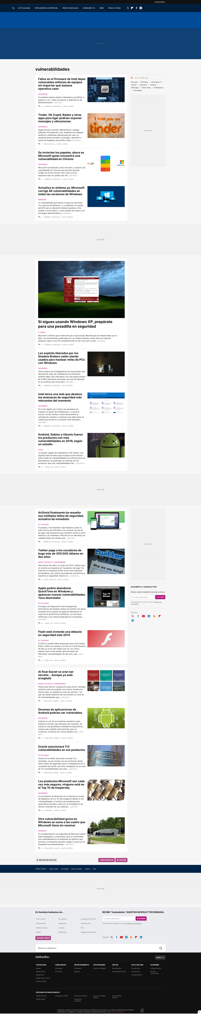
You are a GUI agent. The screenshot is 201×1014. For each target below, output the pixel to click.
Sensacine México (80, 996)
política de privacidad (133, 923)
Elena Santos (50, 580)
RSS (154, 616)
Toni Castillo (49, 144)
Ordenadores (158, 88)
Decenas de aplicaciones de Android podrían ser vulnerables (60, 711)
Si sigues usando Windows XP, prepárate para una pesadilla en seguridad (75, 324)
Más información (118, 1012)
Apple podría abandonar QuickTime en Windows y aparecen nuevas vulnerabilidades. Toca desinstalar (62, 593)
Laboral (87, 869)
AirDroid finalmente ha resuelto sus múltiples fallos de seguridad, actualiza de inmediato (61, 516)
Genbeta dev (86, 923)
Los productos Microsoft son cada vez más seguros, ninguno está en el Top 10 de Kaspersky (61, 784)
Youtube (143, 616)
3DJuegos (58, 968)
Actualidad (43, 524)
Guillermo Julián (52, 848)
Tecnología (137, 90)
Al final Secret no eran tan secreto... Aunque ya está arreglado (56, 675)
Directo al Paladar (99, 968)
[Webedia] (160, 1)
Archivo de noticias (47, 860)
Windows (42, 200)
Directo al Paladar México (99, 997)
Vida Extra (58, 971)
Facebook (136, 8)
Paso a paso (53, 869)
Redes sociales (76, 869)
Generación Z (156, 82)
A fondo (41, 332)
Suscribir (160, 597)
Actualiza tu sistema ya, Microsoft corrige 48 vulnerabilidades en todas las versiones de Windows (61, 191)
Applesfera (40, 975)
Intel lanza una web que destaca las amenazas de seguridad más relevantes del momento (60, 397)
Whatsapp (134, 88)
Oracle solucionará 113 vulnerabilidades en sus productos (61, 748)
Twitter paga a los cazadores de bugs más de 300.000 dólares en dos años (60, 553)
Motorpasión (117, 968)
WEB (102, 8)
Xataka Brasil (40, 999)
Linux (40, 450)
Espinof (77, 971)
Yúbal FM (49, 467)
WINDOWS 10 (89, 8)
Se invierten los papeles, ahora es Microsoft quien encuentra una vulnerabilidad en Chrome (61, 156)
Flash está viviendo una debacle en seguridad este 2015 (60, 633)
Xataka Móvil (40, 971)
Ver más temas (43, 938)
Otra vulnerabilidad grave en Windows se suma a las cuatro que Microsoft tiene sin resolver (61, 822)
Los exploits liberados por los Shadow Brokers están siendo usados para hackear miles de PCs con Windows (61, 358)
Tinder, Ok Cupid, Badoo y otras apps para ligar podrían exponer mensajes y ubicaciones (60, 118)
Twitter (127, 8)
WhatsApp (62, 932)
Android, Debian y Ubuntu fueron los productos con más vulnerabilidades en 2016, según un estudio (60, 439)
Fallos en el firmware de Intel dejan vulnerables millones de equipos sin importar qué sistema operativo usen (61, 83)
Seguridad (42, 94)
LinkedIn (132, 620)
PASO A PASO (114, 8)
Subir (158, 957)
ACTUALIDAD (24, 8)
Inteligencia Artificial (88, 932)
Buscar (161, 948)
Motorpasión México (117, 997)
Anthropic (134, 82)
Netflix (38, 932)
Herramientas (41, 923)
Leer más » (58, 103)
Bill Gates (144, 82)
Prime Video (146, 88)
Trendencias (135, 968)
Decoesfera (135, 971)
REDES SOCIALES (70, 8)
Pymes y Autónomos (155, 972)
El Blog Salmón (156, 968)
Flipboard (132, 8)
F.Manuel (49, 810)
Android (153, 85)
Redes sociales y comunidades (52, 562)
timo (94, 869)
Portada (122, 860)
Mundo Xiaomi (41, 981)
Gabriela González (53, 106)
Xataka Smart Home (43, 978)
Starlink (134, 85)
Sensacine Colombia (78, 1000)
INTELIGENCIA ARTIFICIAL (46, 8)
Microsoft (143, 85)
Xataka (38, 968)
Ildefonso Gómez (51, 701)
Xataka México (41, 996)
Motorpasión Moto (119, 971)
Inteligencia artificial (88, 919)
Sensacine (78, 968)
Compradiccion (136, 975)
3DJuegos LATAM (61, 996)
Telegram (140, 8)
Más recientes (107, 860)
